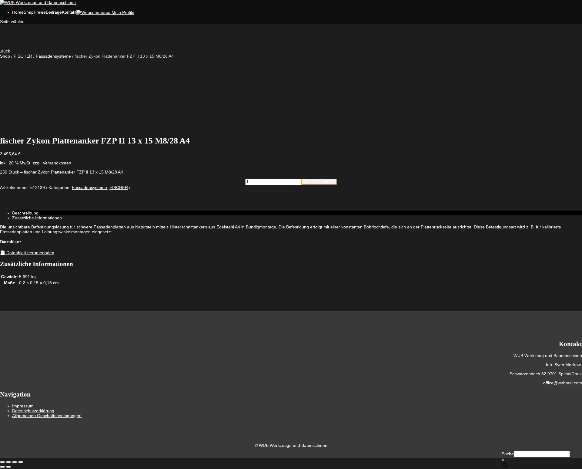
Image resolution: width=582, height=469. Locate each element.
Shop (5, 56)
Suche (508, 453)
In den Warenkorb (319, 182)
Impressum (23, 405)
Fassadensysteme (53, 56)
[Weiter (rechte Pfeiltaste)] (8, 467)
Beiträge (54, 12)
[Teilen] (14, 462)
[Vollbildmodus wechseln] (8, 462)
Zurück (5, 51)
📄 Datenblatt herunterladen (27, 252)
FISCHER (23, 56)
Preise (40, 12)
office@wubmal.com (562, 382)
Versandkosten (57, 162)
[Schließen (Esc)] (20, 462)
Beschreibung (25, 213)
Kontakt (69, 12)
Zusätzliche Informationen (37, 217)
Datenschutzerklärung (33, 410)
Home (18, 12)
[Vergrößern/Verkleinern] (2, 462)
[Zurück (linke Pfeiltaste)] (2, 467)
